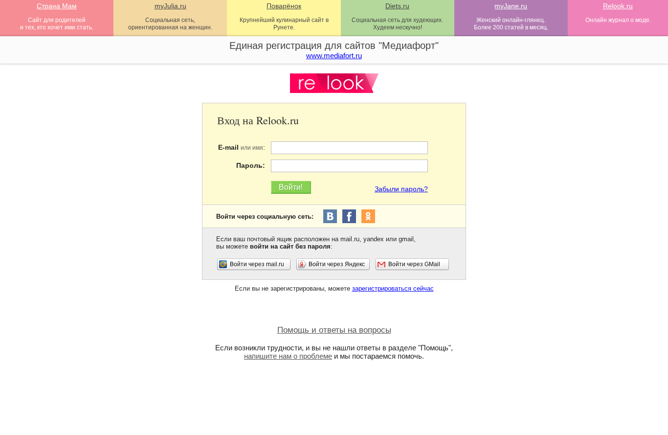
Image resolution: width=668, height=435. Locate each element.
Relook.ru (618, 6)
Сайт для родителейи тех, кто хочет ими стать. (56, 24)
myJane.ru (510, 6)
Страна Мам (57, 6)
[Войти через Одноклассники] (368, 216)
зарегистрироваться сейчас (393, 288)
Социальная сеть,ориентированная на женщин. (170, 24)
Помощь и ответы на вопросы (334, 330)
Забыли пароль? (401, 189)
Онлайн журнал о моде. (618, 20)
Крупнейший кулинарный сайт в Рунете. (284, 24)
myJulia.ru (170, 6)
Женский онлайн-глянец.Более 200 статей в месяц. (511, 24)
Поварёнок (284, 6)
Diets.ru (397, 6)
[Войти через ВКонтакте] (330, 216)
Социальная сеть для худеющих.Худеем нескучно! (397, 24)
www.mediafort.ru (334, 55)
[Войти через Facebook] (349, 216)
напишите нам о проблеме (288, 356)
